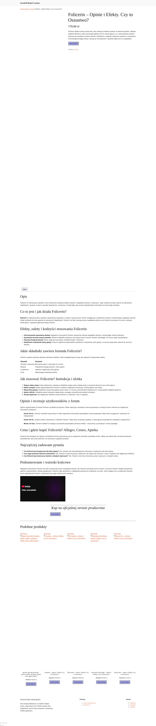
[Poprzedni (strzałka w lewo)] (0, 725)
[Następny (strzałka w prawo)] (2, 725)
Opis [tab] (24, 289)
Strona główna (24, 9)
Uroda (32, 9)
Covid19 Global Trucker (30, 3)
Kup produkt (73, 43)
